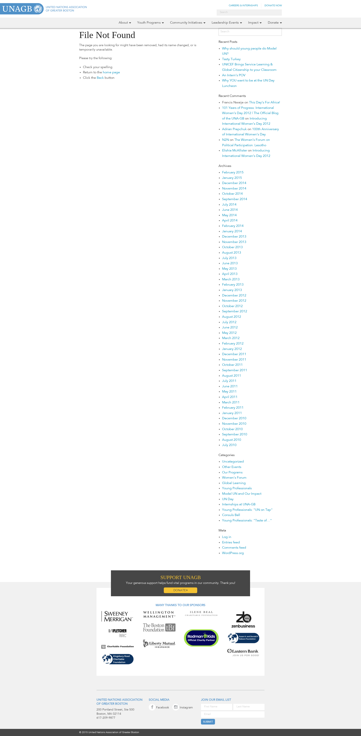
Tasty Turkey (231, 59)
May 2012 (229, 333)
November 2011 (234, 359)
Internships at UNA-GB (238, 504)
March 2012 (231, 338)
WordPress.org (233, 553)
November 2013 (234, 242)
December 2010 (234, 418)
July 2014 (229, 204)
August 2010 (231, 440)
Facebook (162, 707)
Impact (253, 22)
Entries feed (231, 542)
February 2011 (233, 407)
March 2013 (231, 279)
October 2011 (232, 365)
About (123, 22)
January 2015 (232, 178)
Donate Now (273, 5)
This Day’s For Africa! (264, 102)
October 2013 (232, 247)
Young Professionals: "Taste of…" (247, 520)
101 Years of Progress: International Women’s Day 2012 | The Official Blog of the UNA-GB (250, 113)
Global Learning (234, 483)
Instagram (186, 707)
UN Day (228, 499)
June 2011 (230, 386)
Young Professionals (237, 488)
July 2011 (229, 381)
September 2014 (234, 199)
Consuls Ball (231, 515)
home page (111, 72)
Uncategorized (233, 461)
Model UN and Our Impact (241, 494)
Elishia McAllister (234, 150)
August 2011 (231, 376)
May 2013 (229, 269)
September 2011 (234, 370)
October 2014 (232, 194)
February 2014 (233, 226)
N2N (225, 140)
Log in (226, 537)
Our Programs (232, 472)
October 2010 (232, 429)
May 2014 (229, 215)
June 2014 (230, 210)
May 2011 (229, 391)
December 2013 (234, 236)
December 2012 (234, 295)
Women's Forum (234, 477)
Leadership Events (225, 22)
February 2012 (233, 343)
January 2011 (232, 413)
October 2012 (232, 306)
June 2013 (230, 263)
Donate (273, 22)
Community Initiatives (186, 22)
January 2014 (232, 231)
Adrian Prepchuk (234, 129)
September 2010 (234, 434)
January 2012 (232, 349)
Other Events (231, 467)
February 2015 (233, 172)
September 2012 (234, 311)
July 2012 (229, 322)
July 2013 (229, 258)
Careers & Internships (243, 5)
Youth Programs (149, 22)
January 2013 (232, 290)
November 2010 (234, 424)
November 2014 (234, 188)
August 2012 (231, 317)
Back (100, 78)
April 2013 (230, 274)
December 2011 (234, 354)
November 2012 (234, 301)
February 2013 (233, 284)
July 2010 (229, 445)
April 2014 (230, 220)
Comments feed (234, 547)
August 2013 (231, 252)
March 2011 (231, 402)
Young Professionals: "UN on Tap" (247, 510)
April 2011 (230, 397)
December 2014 (234, 183)
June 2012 (230, 327)
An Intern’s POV (233, 75)
